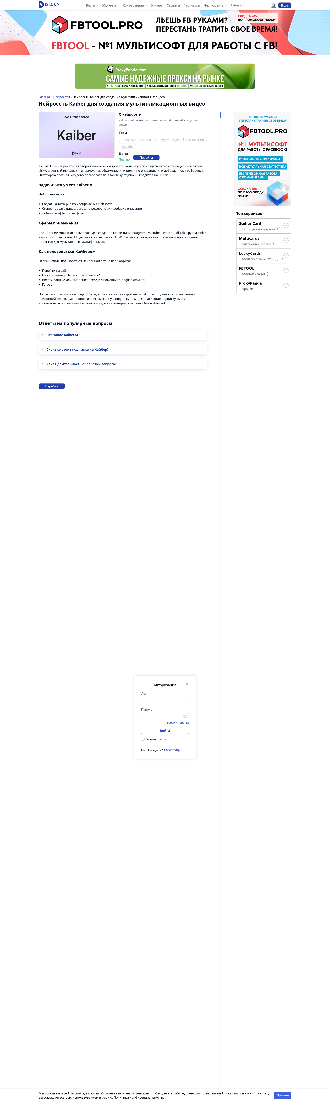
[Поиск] (273, 5)
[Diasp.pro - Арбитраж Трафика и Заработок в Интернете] (49, 5)
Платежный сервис (256, 244)
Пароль (146, 709)
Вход (284, 5)
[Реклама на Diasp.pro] (165, 32)
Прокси (247, 289)
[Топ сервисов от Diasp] (286, 226)
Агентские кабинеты (257, 259)
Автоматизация (254, 274)
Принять (283, 1095)
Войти (165, 730)
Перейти (146, 157)
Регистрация (173, 750)
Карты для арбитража (258, 229)
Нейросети (61, 97)
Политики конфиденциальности (138, 1097)
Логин (146, 693)
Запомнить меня (156, 739)
